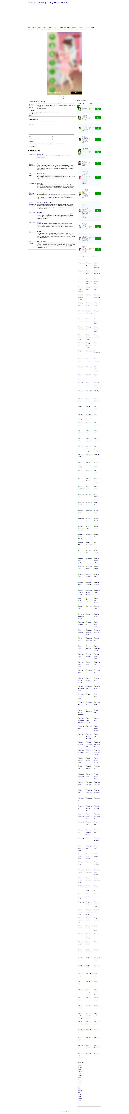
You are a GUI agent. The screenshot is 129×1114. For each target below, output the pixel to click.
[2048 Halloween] (97, 545)
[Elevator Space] (81, 361)
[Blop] (97, 417)
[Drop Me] (89, 1040)
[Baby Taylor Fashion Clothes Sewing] (81, 664)
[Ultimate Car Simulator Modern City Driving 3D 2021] (81, 537)
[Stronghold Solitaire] (97, 960)
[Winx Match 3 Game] (97, 592)
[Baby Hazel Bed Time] (81, 457)
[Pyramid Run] (81, 1048)
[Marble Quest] (89, 401)
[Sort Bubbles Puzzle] (89, 816)
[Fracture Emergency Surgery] (89, 832)
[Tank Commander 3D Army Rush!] (33, 205)
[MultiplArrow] (81, 888)
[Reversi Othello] (97, 473)
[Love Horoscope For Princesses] (89, 992)
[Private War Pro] (97, 768)
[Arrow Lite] (89, 425)
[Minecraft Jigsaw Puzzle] (89, 584)
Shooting (70, 29)
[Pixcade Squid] (97, 345)
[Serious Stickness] (89, 680)
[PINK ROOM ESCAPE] (81, 600)
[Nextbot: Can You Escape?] (81, 856)
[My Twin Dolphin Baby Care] (81, 920)
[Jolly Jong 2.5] (81, 960)
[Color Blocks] (81, 441)
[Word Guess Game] (97, 664)
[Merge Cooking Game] (81, 928)
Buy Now (98, 109)
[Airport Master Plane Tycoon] (97, 928)
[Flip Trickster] (89, 529)
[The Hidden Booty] (81, 313)
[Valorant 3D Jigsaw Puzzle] (89, 792)
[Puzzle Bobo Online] (97, 864)
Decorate (34, 112)
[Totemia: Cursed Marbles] (97, 465)
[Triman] (89, 696)
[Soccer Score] (97, 433)
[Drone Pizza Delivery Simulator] (89, 856)
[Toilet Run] (97, 1032)
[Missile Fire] (81, 369)
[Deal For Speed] (97, 1016)
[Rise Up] (97, 1040)
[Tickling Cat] (89, 473)
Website (30, 141)
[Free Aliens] (81, 273)
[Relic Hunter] (81, 409)
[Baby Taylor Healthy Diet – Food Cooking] (81, 720)
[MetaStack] (81, 265)
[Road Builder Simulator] (97, 369)
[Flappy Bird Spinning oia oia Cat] (89, 345)
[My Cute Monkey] (81, 672)
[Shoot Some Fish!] (81, 345)
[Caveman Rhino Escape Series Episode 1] (81, 529)
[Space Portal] (97, 848)
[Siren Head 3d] (89, 728)
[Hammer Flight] (81, 545)
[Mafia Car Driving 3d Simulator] (81, 680)
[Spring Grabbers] (97, 976)
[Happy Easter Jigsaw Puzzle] (89, 888)
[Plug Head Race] (81, 353)
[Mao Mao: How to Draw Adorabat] (81, 592)
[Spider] (97, 944)
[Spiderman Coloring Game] (89, 640)
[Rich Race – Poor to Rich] (97, 584)
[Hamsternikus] (97, 353)
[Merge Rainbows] (81, 425)
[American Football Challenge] (81, 1056)
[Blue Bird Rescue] (97, 616)
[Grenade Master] (81, 584)
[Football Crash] (97, 712)
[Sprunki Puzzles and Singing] (97, 329)
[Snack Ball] (89, 393)
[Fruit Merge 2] (97, 1008)
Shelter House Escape (42, 164)
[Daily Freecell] (89, 968)
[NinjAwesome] (81, 553)
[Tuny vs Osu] (89, 824)
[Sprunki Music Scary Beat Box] (89, 337)
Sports (39, 27)
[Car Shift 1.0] (33, 157)
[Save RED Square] (97, 1024)
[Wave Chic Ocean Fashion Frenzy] (89, 912)
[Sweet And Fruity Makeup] (89, 313)
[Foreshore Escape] (97, 513)
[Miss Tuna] (89, 608)
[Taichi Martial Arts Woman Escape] (97, 497)
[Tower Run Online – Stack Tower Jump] (97, 752)
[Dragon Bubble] (81, 976)
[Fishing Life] (89, 1056)
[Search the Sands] (97, 968)
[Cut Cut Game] (81, 984)
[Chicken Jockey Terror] (97, 273)
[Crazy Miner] (89, 864)
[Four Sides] (89, 561)
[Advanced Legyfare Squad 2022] (97, 728)
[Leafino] (89, 616)
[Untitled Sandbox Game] (97, 281)
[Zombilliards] (89, 353)
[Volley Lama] (97, 936)
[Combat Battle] (97, 409)
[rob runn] (81, 481)
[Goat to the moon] (81, 704)
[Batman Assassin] (97, 529)
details (79, 257)
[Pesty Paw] (89, 1000)
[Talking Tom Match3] (81, 728)
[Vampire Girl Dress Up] (89, 928)
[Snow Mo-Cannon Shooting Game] (97, 449)
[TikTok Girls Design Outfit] (97, 632)
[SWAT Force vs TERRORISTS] (81, 712)
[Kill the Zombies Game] (97, 425)
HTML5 (55, 112)
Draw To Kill (40, 183)
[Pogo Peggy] (81, 904)
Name (30, 136)
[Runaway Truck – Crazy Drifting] (81, 688)
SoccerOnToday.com (64, 1111)
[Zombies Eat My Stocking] (81, 465)
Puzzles (59, 29)
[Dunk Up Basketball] (97, 441)
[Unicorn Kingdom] (97, 856)
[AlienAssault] (81, 1032)
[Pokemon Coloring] (97, 680)
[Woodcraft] (33, 215)
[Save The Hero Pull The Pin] (97, 888)
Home (29, 27)
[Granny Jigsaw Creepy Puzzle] (81, 337)
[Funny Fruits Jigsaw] (81, 497)
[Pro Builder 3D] (89, 265)
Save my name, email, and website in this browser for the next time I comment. (47, 144)
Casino (69, 27)
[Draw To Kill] (33, 186)
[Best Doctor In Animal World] (89, 808)
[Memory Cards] (97, 289)
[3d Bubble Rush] (97, 640)
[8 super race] (81, 473)
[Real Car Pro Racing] (81, 1024)
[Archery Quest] (89, 385)
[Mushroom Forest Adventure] (97, 872)
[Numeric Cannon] (81, 784)
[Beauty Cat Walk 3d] (33, 244)
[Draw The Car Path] (97, 489)
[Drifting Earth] (81, 640)
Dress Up (38, 112)
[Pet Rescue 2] (89, 672)
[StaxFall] (89, 377)
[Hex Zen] (89, 465)
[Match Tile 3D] (81, 808)
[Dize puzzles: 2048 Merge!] (97, 321)
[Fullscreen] (60, 96)
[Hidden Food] (89, 976)
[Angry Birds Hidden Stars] (81, 505)
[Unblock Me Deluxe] (97, 688)
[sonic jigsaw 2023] (89, 848)
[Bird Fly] (89, 840)
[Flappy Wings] (81, 608)
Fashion (42, 112)
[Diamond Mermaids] (89, 768)
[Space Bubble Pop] (89, 880)
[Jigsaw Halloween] (89, 944)
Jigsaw (42, 29)
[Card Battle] (89, 984)
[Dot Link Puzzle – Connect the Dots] (81, 289)
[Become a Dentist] (97, 720)
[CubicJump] (89, 369)
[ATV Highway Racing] (81, 880)
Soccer (34, 27)
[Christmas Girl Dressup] (97, 808)
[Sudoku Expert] (81, 401)
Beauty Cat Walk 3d (41, 241)
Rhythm (65, 29)
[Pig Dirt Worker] (89, 273)
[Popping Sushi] (89, 433)
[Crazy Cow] (33, 225)
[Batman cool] (81, 824)
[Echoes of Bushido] (97, 305)
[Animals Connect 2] (81, 952)
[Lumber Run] (89, 537)
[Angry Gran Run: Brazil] (81, 624)
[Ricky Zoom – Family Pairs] (97, 784)
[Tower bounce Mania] (97, 337)
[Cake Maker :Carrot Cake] (97, 840)
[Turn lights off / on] (63, 96)
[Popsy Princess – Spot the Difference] (97, 992)
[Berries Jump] (97, 736)
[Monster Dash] (81, 832)
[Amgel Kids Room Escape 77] (97, 816)
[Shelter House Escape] (33, 167)
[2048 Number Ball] (81, 632)
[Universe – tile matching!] (97, 361)
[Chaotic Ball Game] (81, 569)
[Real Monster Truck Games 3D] (81, 848)
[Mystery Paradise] (97, 952)
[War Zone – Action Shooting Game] (81, 417)
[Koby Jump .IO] (81, 840)
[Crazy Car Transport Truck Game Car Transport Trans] (89, 736)
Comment (31, 124)
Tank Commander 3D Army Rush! (45, 202)
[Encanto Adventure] (89, 656)
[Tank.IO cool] (81, 768)
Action (44, 27)
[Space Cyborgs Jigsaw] (97, 624)
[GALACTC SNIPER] (97, 577)
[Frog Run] (89, 409)
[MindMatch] (33, 234)
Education (30, 29)
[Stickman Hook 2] (81, 864)
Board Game (63, 27)
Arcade (56, 27)
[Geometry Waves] (97, 313)
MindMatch (40, 232)
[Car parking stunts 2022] (89, 784)
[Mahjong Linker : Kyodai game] (89, 744)
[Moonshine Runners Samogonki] (89, 449)
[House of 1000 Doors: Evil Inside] (81, 297)
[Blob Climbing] (97, 505)
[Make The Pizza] (89, 752)
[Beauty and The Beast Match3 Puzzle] (89, 592)
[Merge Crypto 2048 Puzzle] (81, 912)
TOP (78, 106)
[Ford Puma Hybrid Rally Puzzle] (89, 632)
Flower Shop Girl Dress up (37, 101)
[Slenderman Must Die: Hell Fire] (97, 744)
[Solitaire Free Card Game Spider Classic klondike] (81, 1016)
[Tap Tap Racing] (89, 305)
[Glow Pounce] (97, 696)
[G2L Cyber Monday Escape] (89, 569)
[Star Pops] (89, 497)
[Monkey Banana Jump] (89, 1048)
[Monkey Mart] (97, 832)
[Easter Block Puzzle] (81, 329)
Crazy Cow (39, 222)
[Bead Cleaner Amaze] (81, 816)
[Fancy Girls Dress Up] (81, 872)
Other (54, 29)
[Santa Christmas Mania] (81, 377)
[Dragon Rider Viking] (97, 401)
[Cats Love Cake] (89, 521)
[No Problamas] (81, 433)
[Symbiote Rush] (97, 1056)
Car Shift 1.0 (40, 154)
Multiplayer (48, 29)
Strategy (77, 29)
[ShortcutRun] (89, 800)
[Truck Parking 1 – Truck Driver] (97, 553)
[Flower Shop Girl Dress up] (32, 105)
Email (30, 138)
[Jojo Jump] (89, 1008)
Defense (81, 27)
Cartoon (30, 112)
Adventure (50, 27)
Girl (50, 112)
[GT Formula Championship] (97, 297)
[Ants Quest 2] (97, 800)
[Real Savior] (81, 936)
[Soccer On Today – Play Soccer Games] (48, 2)
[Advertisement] (64, 15)
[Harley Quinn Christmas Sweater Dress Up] (97, 600)
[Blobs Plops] (97, 457)
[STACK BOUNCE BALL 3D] (97, 760)
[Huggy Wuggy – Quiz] (89, 441)
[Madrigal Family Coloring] (97, 656)
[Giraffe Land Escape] (89, 505)
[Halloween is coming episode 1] (81, 561)
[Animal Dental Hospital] (81, 489)
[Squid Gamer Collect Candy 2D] (97, 648)
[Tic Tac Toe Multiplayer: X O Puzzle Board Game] (81, 616)
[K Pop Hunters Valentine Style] (97, 265)
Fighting (37, 29)
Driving (93, 27)
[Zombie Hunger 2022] (33, 196)
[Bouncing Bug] (89, 1024)
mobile (58, 112)
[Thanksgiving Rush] (89, 600)
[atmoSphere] (89, 417)
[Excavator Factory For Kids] (97, 569)
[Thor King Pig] (89, 624)
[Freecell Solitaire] (81, 1040)
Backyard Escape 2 (41, 173)
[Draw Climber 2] (81, 648)
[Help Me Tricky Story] (97, 920)
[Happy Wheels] (89, 289)
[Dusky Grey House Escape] (81, 776)
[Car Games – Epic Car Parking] (81, 696)
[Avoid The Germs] (97, 608)
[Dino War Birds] (97, 912)
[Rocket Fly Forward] (97, 704)
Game (48, 112)
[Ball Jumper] (81, 521)
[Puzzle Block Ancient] (89, 545)
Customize (75, 27)
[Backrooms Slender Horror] (81, 752)
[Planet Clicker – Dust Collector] (89, 281)
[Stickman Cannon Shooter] (81, 896)
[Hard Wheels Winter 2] (97, 880)
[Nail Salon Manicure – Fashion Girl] (97, 561)
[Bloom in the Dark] (81, 281)
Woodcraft (39, 212)
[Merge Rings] (89, 1032)
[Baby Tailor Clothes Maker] (97, 792)
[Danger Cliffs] (97, 377)
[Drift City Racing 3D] (89, 577)
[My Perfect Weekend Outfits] (97, 904)
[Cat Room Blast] (89, 553)
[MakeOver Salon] (89, 321)
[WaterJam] (97, 984)
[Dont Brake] (89, 513)
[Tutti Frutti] (97, 393)
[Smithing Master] (81, 305)
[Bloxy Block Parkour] (81, 656)
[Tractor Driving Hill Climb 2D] (97, 776)
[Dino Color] (97, 896)
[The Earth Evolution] (89, 920)
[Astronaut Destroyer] (89, 361)
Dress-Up (87, 27)
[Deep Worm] (81, 736)
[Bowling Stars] (97, 537)
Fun (45, 112)
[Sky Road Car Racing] (81, 744)
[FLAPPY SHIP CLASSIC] (89, 936)
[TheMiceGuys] (89, 712)
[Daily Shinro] (89, 960)
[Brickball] (81, 393)
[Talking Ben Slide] (89, 688)
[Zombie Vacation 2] (81, 1008)
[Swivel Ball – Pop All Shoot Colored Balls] (97, 385)
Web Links (83, 29)
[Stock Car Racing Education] (97, 481)
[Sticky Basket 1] (89, 760)
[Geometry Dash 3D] (81, 321)
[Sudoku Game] (81, 792)
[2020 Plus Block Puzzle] (89, 872)
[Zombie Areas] (97, 1000)
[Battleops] (89, 297)
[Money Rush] (81, 449)
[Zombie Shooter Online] (97, 521)
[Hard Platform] (81, 1000)
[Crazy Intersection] (89, 648)
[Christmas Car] (81, 800)
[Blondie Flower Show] (97, 1048)
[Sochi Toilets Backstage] (89, 720)
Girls (52, 112)
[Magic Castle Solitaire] (89, 952)
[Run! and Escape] (81, 513)
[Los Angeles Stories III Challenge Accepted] (89, 1016)
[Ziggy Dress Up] (97, 672)
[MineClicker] (89, 457)
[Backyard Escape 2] (33, 176)
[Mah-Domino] (81, 968)
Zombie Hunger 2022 (42, 193)
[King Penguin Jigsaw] (89, 489)
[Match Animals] (89, 664)
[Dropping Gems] (89, 329)
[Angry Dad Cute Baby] (89, 904)
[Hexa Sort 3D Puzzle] (89, 896)
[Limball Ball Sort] (81, 385)
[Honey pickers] (89, 776)
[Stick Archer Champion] (81, 944)
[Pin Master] (81, 992)
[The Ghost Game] (81, 577)
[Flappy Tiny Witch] (89, 704)
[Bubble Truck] (97, 824)
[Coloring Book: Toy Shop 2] (81, 760)
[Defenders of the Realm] (89, 481)
